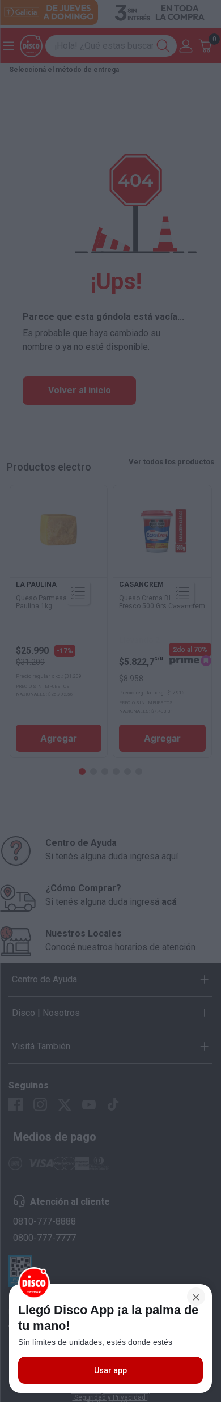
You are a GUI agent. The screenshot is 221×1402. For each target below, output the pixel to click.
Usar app (110, 1370)
